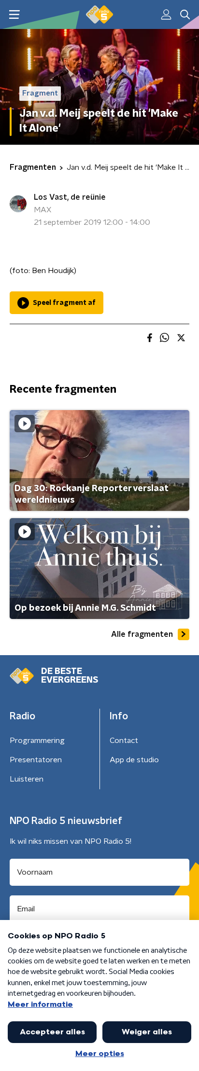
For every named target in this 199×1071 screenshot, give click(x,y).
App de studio (134, 760)
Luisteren (26, 779)
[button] (14, 15)
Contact (124, 740)
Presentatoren (36, 760)
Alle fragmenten (142, 634)
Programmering (37, 740)
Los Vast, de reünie (70, 197)
